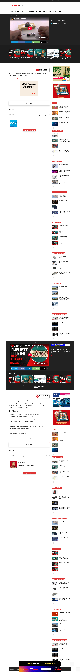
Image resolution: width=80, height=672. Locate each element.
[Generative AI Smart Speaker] (55, 118)
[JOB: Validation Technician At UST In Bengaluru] (55, 304)
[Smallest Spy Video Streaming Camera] (55, 146)
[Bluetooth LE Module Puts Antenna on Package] (55, 196)
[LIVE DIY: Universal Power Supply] (27, 53)
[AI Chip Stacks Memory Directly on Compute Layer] (55, 212)
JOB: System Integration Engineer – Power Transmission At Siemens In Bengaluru (64, 298)
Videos (20, 15)
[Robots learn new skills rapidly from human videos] (55, 177)
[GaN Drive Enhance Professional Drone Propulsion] (55, 273)
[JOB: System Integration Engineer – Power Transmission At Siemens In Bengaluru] (55, 298)
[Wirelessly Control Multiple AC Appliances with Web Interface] (55, 151)
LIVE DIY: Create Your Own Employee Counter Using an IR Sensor (14, 58)
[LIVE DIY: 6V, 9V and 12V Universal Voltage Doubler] (40, 53)
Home (10, 15)
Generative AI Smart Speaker (64, 117)
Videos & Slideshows (14, 15)
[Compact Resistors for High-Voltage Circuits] (55, 268)
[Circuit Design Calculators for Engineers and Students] (55, 318)
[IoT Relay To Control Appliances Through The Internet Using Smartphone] (55, 113)
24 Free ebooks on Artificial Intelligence (42, 115)
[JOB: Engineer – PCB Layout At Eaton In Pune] (55, 293)
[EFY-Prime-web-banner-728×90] (40, 671)
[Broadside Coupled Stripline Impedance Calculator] (55, 324)
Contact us (18, 669)
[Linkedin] (55, 1)
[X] (57, 1)
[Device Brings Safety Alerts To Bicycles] (55, 207)
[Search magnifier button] (66, 11)
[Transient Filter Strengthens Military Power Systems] (55, 263)
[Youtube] (59, 1)
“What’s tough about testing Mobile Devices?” (17, 115)
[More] (47, 42)
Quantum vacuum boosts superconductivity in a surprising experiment (64, 165)
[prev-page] (52, 128)
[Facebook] (52, 1)
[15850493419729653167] (61, 97)
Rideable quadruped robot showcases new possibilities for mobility (64, 182)
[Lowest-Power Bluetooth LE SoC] (55, 202)
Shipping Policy (12, 669)
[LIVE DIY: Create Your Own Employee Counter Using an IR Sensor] (14, 53)
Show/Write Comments (29, 130)
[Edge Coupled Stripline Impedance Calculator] (55, 329)
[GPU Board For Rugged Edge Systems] (55, 257)
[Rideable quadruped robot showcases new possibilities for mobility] (55, 182)
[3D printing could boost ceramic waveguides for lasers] (55, 171)
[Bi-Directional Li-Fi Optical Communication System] (55, 107)
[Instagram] (54, 1)
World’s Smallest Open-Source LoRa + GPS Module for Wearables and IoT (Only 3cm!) (64, 140)
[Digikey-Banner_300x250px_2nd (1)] (29, 95)
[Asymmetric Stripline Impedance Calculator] (55, 334)
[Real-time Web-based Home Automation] (55, 135)
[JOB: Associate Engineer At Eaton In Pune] (55, 288)
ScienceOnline (17, 78)
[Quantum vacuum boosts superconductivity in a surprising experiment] (55, 166)
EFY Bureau (55, 23)
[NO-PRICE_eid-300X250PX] (61, 80)
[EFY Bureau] (52, 23)
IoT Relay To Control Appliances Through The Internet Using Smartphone (64, 112)
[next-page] (54, 128)
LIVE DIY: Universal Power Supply (26, 57)
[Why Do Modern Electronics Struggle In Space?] (55, 124)
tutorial (13, 109)
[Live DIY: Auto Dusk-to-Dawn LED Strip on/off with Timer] (65, 53)
